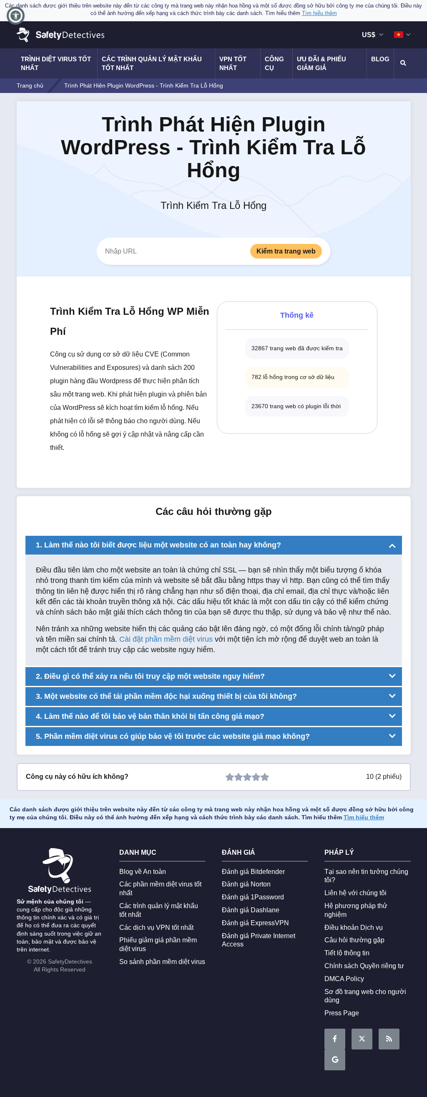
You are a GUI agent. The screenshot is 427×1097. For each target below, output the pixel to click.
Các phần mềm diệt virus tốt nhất (160, 888)
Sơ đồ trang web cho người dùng (365, 996)
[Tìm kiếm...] (402, 63)
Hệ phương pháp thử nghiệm (355, 910)
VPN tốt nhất (232, 63)
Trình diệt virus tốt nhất (56, 63)
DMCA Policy (344, 978)
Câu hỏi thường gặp (354, 940)
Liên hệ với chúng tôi (355, 892)
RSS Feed (389, 1039)
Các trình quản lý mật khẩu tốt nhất (152, 63)
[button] (15, 15)
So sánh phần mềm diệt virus (162, 961)
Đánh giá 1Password (253, 897)
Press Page (341, 1013)
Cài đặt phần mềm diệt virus (166, 639)
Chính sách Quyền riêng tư (364, 965)
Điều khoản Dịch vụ (353, 927)
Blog (380, 59)
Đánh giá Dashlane (250, 910)
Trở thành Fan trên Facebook (334, 1039)
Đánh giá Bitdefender (253, 871)
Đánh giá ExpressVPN (255, 922)
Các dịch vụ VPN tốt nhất (156, 927)
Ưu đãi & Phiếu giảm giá (321, 63)
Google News (334, 1059)
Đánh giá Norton (246, 884)
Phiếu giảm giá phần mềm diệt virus (158, 944)
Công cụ (274, 63)
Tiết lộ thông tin (346, 952)
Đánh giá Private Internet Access (258, 940)
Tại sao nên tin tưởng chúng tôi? (366, 876)
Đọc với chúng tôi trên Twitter (362, 1039)
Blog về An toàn (142, 871)
